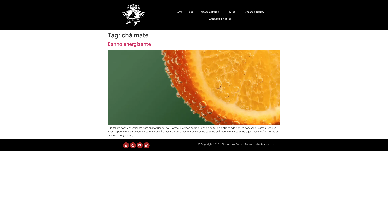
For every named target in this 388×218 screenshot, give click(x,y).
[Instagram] (126, 145)
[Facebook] (133, 145)
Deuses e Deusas (254, 11)
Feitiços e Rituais (209, 11)
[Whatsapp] (147, 145)
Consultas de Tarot (220, 18)
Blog (191, 11)
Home (179, 11)
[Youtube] (140, 145)
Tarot (232, 11)
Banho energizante (129, 44)
